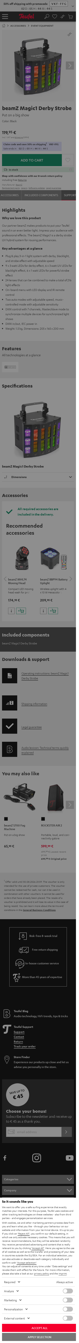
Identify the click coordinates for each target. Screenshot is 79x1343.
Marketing (10, 1300)
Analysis (9, 1291)
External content (14, 1318)
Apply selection (39, 1337)
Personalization (13, 1309)
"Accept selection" (26, 1262)
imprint (63, 1273)
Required (9, 1282)
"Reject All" (24, 1233)
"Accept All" (37, 1248)
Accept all (40, 1328)
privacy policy (41, 1273)
